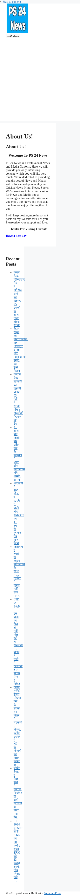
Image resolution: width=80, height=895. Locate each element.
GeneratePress (52, 893)
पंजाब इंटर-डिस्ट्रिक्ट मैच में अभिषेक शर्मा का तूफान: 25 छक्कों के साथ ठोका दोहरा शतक (19, 299)
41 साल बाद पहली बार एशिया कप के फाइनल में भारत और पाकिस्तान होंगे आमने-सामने (19, 453)
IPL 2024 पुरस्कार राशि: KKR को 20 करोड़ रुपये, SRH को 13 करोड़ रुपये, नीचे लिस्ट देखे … (18, 850)
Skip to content (12, 1)
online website (26, 198)
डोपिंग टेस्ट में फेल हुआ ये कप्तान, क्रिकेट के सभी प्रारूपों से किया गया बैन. (18, 792)
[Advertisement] (40, 80)
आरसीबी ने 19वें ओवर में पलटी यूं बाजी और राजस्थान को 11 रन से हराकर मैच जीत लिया (19, 513)
